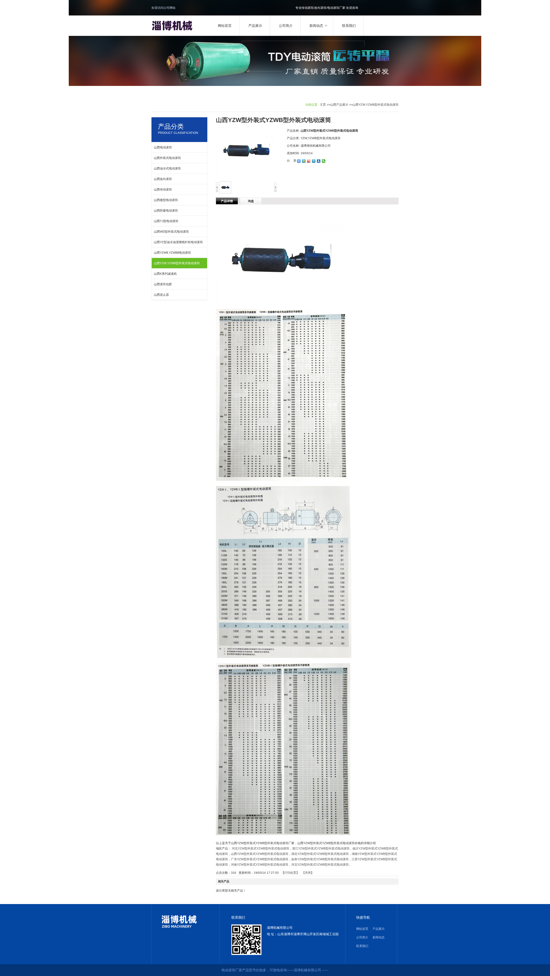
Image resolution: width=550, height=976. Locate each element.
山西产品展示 (339, 104)
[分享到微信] (323, 161)
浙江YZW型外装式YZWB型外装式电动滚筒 (321, 848)
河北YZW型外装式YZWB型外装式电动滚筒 (260, 848)
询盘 (251, 201)
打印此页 (290, 872)
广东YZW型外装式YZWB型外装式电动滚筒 (259, 859)
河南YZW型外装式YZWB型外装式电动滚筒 (259, 864)
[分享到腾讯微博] (314, 161)
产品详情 (227, 201)
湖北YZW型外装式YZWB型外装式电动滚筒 (320, 854)
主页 (323, 104)
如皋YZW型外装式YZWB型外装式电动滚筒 (320, 859)
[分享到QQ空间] (304, 161)
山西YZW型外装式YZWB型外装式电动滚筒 (259, 854)
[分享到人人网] (319, 161)
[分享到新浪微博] (309, 161)
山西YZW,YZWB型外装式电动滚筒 (376, 104)
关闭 (308, 872)
